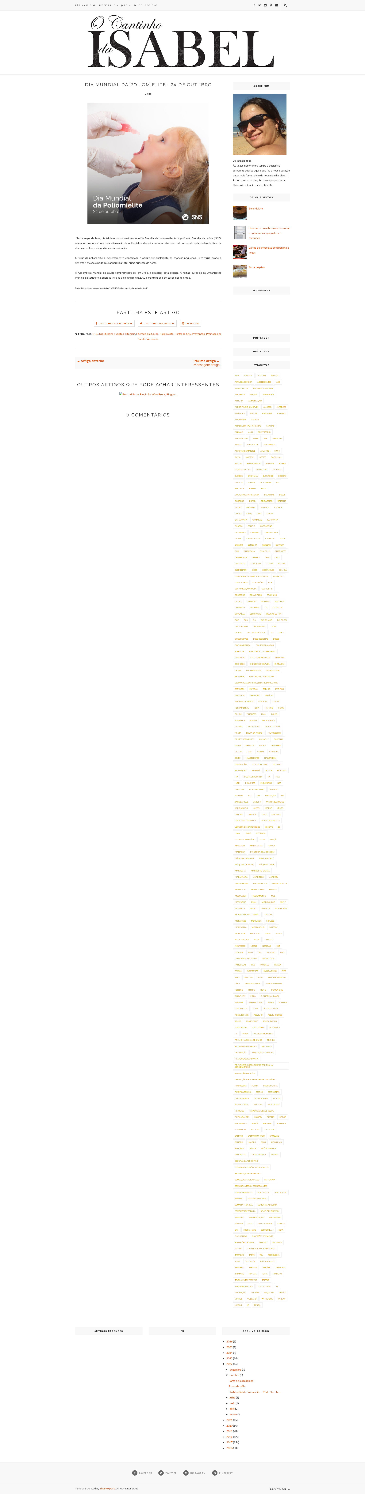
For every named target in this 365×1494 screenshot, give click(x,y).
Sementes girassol (270, 1211)
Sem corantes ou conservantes (251, 1186)
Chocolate (240, 564)
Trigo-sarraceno (243, 1286)
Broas (238, 507)
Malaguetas (256, 846)
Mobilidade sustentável (247, 914)
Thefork (280, 1267)
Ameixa (253, 413)
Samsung (274, 1136)
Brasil (252, 501)
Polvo (238, 1021)
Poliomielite (167, 333)
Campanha (272, 520)
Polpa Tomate (241, 1015)
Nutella (239, 952)
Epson (238, 670)
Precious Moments (263, 1034)
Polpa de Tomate (271, 1008)
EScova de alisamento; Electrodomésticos (256, 683)
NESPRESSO (240, 946)
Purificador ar (243, 1092)
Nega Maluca (242, 940)
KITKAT (268, 808)
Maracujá (240, 871)
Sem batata (269, 1180)
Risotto (270, 1117)
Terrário (266, 1267)
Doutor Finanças (265, 645)
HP (236, 777)
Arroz (238, 444)
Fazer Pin (193, 323)
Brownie (251, 507)
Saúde (138, 5)
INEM (237, 783)
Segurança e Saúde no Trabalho (251, 1167)
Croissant (240, 607)
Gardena (278, 739)
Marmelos (258, 877)
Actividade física (243, 382)
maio (232, 1403)
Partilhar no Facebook (116, 323)
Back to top (278, 1489)
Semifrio (239, 1217)
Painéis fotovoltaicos (246, 958)
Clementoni (241, 570)
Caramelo (240, 532)
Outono (271, 952)
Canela (251, 526)
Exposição (255, 695)
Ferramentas (242, 708)
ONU (260, 952)
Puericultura (270, 1086)
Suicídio (263, 1242)
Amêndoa (267, 413)
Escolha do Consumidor (261, 676)
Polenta (283, 1002)
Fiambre (268, 708)
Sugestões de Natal (244, 1242)
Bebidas (282, 476)
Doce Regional (260, 639)
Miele (283, 902)
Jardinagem (241, 808)
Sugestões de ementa (262, 1236)
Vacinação (153, 339)
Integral (239, 789)
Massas (273, 889)
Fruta (238, 733)
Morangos (240, 921)
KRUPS (280, 808)
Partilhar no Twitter (160, 323)
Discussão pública (256, 632)
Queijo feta (273, 1092)
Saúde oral (241, 1154)
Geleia (262, 745)
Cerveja (280, 545)
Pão (253, 965)
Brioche (282, 501)
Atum (277, 451)
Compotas (278, 576)
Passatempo (252, 971)
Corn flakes (241, 582)
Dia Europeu (241, 626)
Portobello (241, 1027)
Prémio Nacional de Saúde (248, 1040)
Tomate (253, 1274)
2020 (229, 1425)
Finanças (251, 714)
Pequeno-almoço (277, 977)
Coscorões (258, 582)
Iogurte (239, 795)
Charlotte (280, 551)
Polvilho (258, 1015)
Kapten (256, 808)
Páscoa (277, 965)
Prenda (271, 1040)
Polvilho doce (275, 1015)
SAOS (263, 1142)
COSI (270, 582)
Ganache (264, 739)
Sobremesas (250, 1230)
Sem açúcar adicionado (247, 1180)
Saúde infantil (268, 1148)
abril (232, 1408)
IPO (249, 795)
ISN (282, 795)
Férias (275, 701)
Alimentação (255, 401)
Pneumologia (255, 1002)
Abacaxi (262, 375)
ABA (237, 375)
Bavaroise (268, 476)
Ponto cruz (252, 1021)
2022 (229, 1363)
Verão (282, 1292)
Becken (239, 482)
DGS (95, 333)
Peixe (260, 977)
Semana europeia (257, 1198)
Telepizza (250, 1261)
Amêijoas (239, 413)
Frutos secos (274, 733)
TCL (261, 1255)
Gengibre (276, 745)
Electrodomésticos (260, 658)
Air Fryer (240, 394)
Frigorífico (254, 726)
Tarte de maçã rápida (241, 1380)
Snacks (281, 1223)
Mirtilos (265, 908)
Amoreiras (240, 419)
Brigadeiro (266, 501)
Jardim (126, 5)
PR (236, 1034)
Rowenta (281, 1123)
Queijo (259, 1092)
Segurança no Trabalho (247, 1173)
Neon (256, 940)
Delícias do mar (274, 614)
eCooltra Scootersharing (262, 651)
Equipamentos (253, 670)
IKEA (277, 777)
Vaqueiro (269, 1292)
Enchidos (239, 664)
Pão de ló (264, 965)
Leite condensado (270, 820)
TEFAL (237, 1261)
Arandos (277, 438)
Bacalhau (276, 457)
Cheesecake (241, 557)
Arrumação (269, 444)
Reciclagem (273, 1104)
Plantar (239, 1002)
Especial (253, 689)
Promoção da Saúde (245, 1073)
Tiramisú (239, 1274)
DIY (116, 5)
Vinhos (238, 1299)
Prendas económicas (245, 1046)
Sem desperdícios (243, 1192)
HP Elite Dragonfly (252, 777)
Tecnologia (273, 1255)
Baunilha (253, 476)
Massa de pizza (279, 883)
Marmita (273, 877)
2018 (229, 1436)
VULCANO (251, 1299)
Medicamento (259, 896)
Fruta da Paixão (254, 733)
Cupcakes (240, 614)
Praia (245, 1034)
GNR (250, 752)
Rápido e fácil (242, 1104)
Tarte (252, 1255)
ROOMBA (267, 1123)
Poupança (275, 1027)
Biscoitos (239, 488)
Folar (274, 714)
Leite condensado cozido (247, 827)
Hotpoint (281, 770)
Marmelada (241, 877)
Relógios (239, 1111)
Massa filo (240, 889)
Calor (270, 513)
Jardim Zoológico (275, 802)
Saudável (240, 1148)
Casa (282, 538)
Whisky (281, 1299)
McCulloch (241, 896)
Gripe (237, 758)
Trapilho (277, 1274)
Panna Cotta (268, 958)
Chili (277, 557)
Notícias (151, 5)
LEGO (264, 814)
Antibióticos (241, 438)
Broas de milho (237, 1386)
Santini (252, 1142)
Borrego (239, 501)
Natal (268, 933)
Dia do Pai (282, 620)
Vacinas (255, 1292)
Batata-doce (262, 470)
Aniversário (264, 432)
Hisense (277, 764)
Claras (281, 564)
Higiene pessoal (260, 764)
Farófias (262, 701)
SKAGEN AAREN (265, 1223)
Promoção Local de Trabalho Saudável (255, 1079)
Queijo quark (242, 1098)
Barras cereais (243, 470)
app (265, 438)
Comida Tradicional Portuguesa (251, 576)
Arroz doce (252, 444)
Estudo (266, 689)
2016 (229, 1448)
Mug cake (240, 933)
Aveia (237, 457)
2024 (229, 1352)
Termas (253, 1267)
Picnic (263, 990)
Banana (270, 463)
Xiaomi (238, 1305)
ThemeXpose (107, 1488)
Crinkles (265, 601)
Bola (263, 488)
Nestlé (254, 946)
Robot (282, 1117)
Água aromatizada (263, 388)
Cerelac (266, 545)
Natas (279, 933)
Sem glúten (263, 1192)
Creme (238, 601)
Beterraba (265, 482)
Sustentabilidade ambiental (261, 1249)
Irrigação (270, 795)
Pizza (253, 996)
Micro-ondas (268, 902)
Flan (263, 714)
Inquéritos (266, 783)
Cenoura (252, 545)
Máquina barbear (244, 858)
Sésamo (239, 1223)
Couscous (240, 595)
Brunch (265, 507)
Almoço (267, 407)
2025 (229, 1347)
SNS (236, 1230)
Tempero (239, 1267)
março (233, 1414)
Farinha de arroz (244, 701)
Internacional (256, 789)
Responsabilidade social (261, 1111)
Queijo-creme (261, 1098)
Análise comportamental (248, 426)
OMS (250, 952)
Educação (240, 658)
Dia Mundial (106, 333)
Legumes (275, 814)
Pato (237, 977)
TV (277, 1286)
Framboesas (268, 720)
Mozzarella (258, 927)
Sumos (238, 1249)
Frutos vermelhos (244, 739)
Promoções (241, 1086)
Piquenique (277, 990)
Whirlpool (267, 1299)
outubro (234, 1375)
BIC (277, 482)
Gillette (239, 752)
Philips (251, 990)
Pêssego (239, 990)
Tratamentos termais (246, 1280)
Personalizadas (274, 983)
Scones (275, 1154)
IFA (268, 777)
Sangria (239, 1142)
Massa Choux (260, 883)
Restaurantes (242, 1117)
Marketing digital (260, 871)
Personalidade (252, 983)
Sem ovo (239, 1198)
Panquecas (240, 965)
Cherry (256, 557)
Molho (268, 914)
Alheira (239, 401)
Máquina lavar (267, 864)
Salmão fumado (256, 1136)
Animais (239, 432)
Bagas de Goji (253, 463)
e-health (239, 651)
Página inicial (85, 5)
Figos (281, 708)
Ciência (269, 564)
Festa (256, 708)
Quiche (277, 1098)
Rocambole (241, 1123)
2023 (229, 1358)
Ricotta (258, 1117)
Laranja (252, 814)
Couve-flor (256, 595)
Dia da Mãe (266, 620)
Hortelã (256, 770)
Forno (253, 720)
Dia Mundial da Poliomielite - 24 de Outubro (254, 1392)
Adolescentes (264, 382)
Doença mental (243, 645)
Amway (255, 419)
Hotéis (269, 770)
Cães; (249, 513)
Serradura (275, 1217)
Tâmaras (239, 1255)
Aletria (254, 394)
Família (269, 695)
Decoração (255, 614)
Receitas (105, 5)
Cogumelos (268, 570)
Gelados (250, 745)
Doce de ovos (241, 639)
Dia (254, 620)
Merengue (240, 902)
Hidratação (241, 764)
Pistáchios (240, 996)
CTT (266, 607)
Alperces (281, 407)
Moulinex (256, 921)
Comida (283, 570)
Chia (267, 557)
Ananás (270, 426)
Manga (271, 846)
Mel (273, 896)
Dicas (273, 626)
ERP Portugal (273, 670)
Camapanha (241, 520)
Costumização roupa (245, 589)
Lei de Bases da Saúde (245, 820)
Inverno (274, 789)
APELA (256, 438)
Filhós (238, 714)
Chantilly (265, 551)
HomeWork (241, 770)
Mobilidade (281, 908)
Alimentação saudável (246, 407)
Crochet (279, 601)
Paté (284, 971)
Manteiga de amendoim (262, 852)
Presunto (266, 1046)
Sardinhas (276, 1142)
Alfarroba (268, 394)
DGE (237, 620)
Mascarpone (241, 883)
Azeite (262, 457)
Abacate (248, 375)
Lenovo (269, 827)
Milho (253, 908)
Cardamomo (271, 532)
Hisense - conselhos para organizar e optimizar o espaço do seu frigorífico (269, 232)
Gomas (260, 752)
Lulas (262, 839)
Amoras (281, 413)
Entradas (279, 664)
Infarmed (250, 783)
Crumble (254, 607)
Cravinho (272, 595)
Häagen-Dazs (252, 758)
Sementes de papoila (245, 1211)
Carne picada (253, 538)
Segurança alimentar (246, 1161)
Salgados (269, 1129)
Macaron (240, 846)
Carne (238, 538)
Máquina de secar (244, 864)
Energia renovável (259, 664)
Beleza (251, 482)
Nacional (255, 933)
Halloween (270, 758)
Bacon (238, 463)
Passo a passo (270, 971)
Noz (278, 946)
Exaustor (240, 695)
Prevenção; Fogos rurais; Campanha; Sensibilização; (254, 1066)
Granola (274, 752)
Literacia (130, 333)
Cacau (238, 513)
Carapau (255, 532)
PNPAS (271, 1002)
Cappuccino (266, 526)
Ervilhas (239, 676)
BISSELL (252, 488)
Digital (238, 632)
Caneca (239, 526)
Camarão (257, 520)
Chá (237, 551)
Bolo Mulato (256, 208)
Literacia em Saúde (147, 333)
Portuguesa (258, 1027)
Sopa (281, 1230)
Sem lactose (280, 1192)
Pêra (237, 983)
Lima (237, 833)
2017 (229, 1442)
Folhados (240, 720)
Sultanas (277, 1242)
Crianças (251, 601)
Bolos (282, 495)
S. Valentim (240, 1129)
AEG (278, 382)
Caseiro (239, 545)
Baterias (277, 470)
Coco (254, 570)
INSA (279, 783)
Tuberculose (264, 1286)
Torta (264, 1274)
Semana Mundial (244, 1205)
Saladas (255, 1129)
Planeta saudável (270, 996)
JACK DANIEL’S (241, 802)
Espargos (239, 689)
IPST (258, 795)
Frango (239, 726)
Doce (281, 632)
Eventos (119, 333)
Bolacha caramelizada (247, 495)
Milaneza (240, 908)
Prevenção (198, 333)
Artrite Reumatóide (245, 451)
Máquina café (266, 858)
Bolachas (269, 495)
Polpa (255, 1008)
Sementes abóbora (267, 1205)
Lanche (239, 814)
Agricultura (241, 388)
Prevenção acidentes (262, 1052)
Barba (282, 463)
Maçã (273, 839)
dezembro (235, 1369)
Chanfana (249, 551)
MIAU (253, 902)
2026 (229, 1341)
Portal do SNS (183, 333)
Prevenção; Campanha (246, 1059)
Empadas (279, 658)
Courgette (267, 589)
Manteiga (240, 852)
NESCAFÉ (269, 940)
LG (279, 827)
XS (248, 1305)
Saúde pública (259, 1154)
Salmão (239, 1136)
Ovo (282, 952)
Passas (238, 971)
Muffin (273, 927)
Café (259, 513)
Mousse (270, 921)
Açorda (275, 375)
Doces (276, 639)
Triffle (265, 1280)
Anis (250, 432)
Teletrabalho (267, 1261)
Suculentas (241, 1236)
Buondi (278, 507)
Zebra (257, 1305)
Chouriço (256, 564)
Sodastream (267, 1230)
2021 (229, 1419)
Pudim (255, 1086)
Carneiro (270, 538)
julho (232, 1397)
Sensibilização (256, 1217)
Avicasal (250, 457)
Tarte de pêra (257, 267)
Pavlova (248, 977)
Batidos (239, 476)
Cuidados (277, 607)
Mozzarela (241, 927)
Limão (248, 833)
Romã (255, 1123)
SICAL (250, 1223)
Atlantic (264, 451)
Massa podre (257, 889)
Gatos (238, 745)
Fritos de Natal (272, 726)
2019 (229, 1431)
